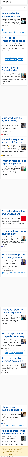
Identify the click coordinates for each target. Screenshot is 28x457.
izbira (6, 352)
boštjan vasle (14, 61)
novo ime (21, 54)
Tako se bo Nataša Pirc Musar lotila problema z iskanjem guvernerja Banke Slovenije (12, 313)
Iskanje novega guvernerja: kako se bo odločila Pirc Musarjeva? (13, 410)
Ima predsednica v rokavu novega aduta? (13, 232)
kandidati (5, 30)
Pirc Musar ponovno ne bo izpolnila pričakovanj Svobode (12, 336)
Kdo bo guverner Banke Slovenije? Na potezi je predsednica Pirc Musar (13, 361)
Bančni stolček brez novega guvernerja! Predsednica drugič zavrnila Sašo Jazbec (11, 17)
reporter (16, 327)
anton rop (11, 32)
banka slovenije (21, 30)
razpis (16, 275)
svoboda (11, 352)
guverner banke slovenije (14, 57)
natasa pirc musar (14, 54)
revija (11, 327)
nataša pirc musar (12, 30)
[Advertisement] (14, 101)
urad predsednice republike (11, 59)
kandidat (6, 54)
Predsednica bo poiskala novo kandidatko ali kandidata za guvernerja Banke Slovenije (13, 215)
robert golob (21, 32)
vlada (16, 32)
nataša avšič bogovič (20, 350)
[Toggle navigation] (24, 2)
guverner (5, 32)
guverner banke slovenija (8, 350)
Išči (25, 7)
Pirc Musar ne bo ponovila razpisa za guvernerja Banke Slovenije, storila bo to (13, 258)
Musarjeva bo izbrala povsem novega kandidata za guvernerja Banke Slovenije (13, 122)
